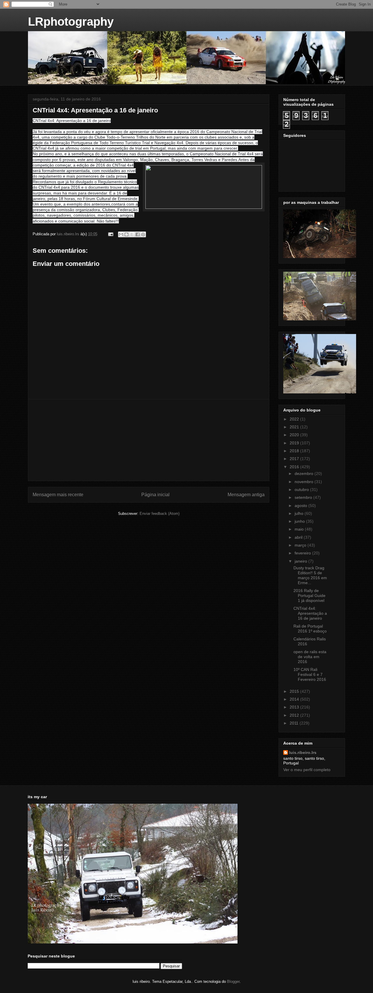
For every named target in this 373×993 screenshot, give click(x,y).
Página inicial (155, 494)
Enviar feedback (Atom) (160, 513)
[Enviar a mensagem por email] (121, 234)
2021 (295, 427)
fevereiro (303, 553)
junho (300, 521)
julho (300, 513)
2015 (295, 691)
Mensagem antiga (246, 494)
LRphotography (71, 21)
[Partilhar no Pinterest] (143, 234)
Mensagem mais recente (58, 494)
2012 (295, 715)
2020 (295, 434)
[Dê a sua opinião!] (126, 234)
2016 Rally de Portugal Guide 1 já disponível (309, 595)
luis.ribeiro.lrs (302, 752)
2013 (295, 707)
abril (299, 537)
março (301, 545)
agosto (301, 505)
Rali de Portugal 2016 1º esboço (310, 628)
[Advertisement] (148, 440)
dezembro (304, 473)
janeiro (301, 561)
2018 (295, 450)
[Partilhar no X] (132, 234)
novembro (304, 481)
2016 (295, 466)
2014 (295, 699)
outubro (302, 489)
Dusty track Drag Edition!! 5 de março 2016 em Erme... (310, 575)
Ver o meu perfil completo (306, 769)
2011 (295, 723)
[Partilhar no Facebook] (137, 234)
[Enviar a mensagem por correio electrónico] (110, 234)
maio (300, 529)
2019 (295, 443)
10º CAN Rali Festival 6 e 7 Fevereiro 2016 (309, 674)
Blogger (233, 981)
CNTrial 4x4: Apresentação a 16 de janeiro (310, 613)
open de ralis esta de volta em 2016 (309, 656)
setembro (304, 497)
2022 (295, 419)
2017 (295, 458)
